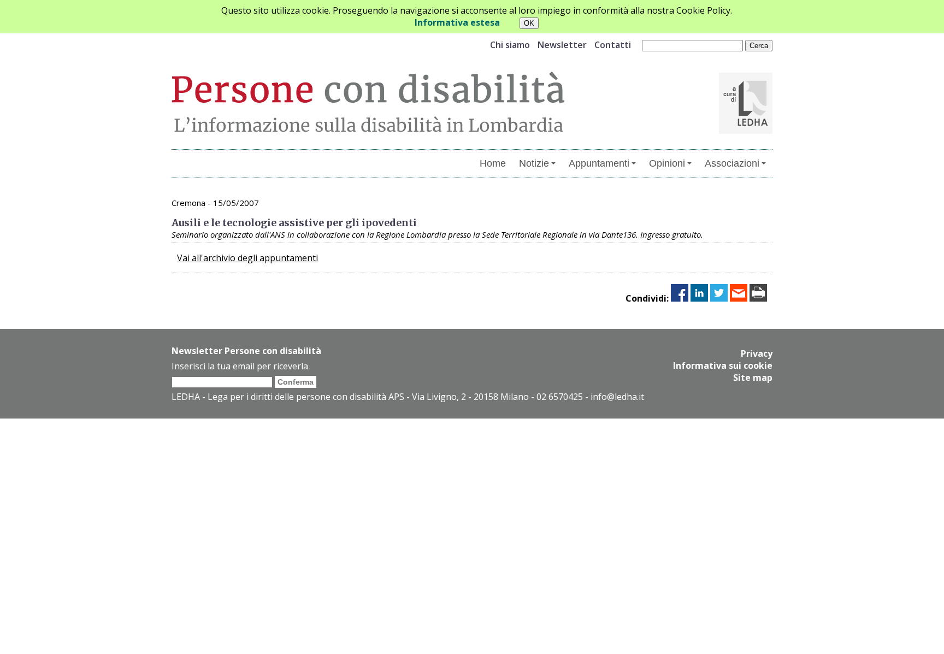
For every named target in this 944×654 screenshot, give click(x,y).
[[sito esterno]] (745, 131)
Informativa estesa (457, 22)
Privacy (756, 353)
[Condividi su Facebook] (679, 298)
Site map (752, 378)
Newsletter (562, 45)
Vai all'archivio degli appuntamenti (247, 258)
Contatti (612, 45)
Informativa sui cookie (722, 366)
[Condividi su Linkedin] (699, 298)
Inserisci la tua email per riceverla (240, 366)
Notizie (534, 163)
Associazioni (732, 163)
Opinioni (667, 163)
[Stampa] (758, 298)
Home (493, 163)
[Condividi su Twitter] (719, 298)
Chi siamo (510, 45)
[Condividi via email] (738, 298)
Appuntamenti (599, 163)
